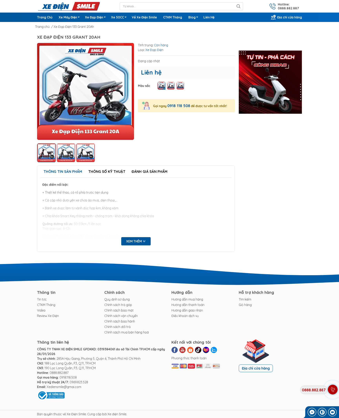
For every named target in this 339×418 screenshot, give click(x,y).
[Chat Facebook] (312, 412)
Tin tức (42, 299)
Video (41, 310)
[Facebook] (174, 350)
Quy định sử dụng (117, 299)
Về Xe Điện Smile (144, 17)
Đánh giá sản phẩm (149, 171)
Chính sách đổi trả (117, 327)
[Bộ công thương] (51, 395)
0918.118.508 (68, 377)
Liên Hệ (208, 17)
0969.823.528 (79, 382)
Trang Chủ (44, 17)
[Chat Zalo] (322, 412)
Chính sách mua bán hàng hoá (126, 332)
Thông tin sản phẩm (63, 171)
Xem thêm (134, 241)
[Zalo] (214, 350)
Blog (192, 17)
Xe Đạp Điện (94, 17)
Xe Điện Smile (76, 414)
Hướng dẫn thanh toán (187, 305)
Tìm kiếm (245, 299)
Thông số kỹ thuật (106, 171)
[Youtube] (182, 350)
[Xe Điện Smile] (68, 6)
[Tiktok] (198, 350)
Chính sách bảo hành (119, 321)
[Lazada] (206, 350)
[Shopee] (190, 350)
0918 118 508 (178, 105)
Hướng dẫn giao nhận (187, 310)
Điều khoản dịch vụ (185, 316)
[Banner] (270, 82)
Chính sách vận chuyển (121, 316)
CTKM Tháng (172, 17)
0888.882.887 (59, 373)
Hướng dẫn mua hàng (187, 299)
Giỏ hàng (245, 305)
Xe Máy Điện (68, 17)
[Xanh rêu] (161, 86)
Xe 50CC (117, 17)
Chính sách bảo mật (119, 310)
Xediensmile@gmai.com (64, 387)
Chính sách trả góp (118, 305)
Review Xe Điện (48, 316)
